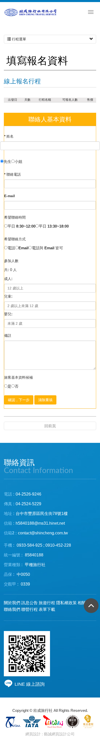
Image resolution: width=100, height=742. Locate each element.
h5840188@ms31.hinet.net (34, 523)
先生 (7, 161)
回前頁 (50, 426)
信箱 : (9, 523)
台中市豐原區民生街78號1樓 (42, 513)
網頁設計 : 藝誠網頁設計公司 (50, 734)
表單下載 (47, 609)
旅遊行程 (47, 603)
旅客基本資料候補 (18, 377)
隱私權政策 (66, 603)
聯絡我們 (12, 609)
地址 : (9, 513)
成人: (8, 279)
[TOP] (89, 607)
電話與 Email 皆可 (47, 248)
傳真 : (9, 504)
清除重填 (45, 400)
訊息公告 (29, 603)
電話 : (9, 494)
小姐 (18, 161)
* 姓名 (9, 136)
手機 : (9, 545)
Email (23, 248)
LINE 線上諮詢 (30, 684)
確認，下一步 (18, 400)
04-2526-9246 (28, 494)
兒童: (8, 296)
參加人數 (11, 261)
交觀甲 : (11, 584)
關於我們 (12, 603)
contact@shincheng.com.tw (43, 533)
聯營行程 (29, 609)
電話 (11, 248)
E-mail (9, 196)
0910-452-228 (58, 545)
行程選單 (18, 39)
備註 (7, 335)
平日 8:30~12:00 (21, 226)
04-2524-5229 (28, 504)
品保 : (9, 574)
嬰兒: (8, 314)
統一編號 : (13, 555)
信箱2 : (10, 533)
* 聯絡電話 (12, 174)
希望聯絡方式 (15, 239)
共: (6, 270)
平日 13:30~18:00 (54, 226)
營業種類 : (13, 565)
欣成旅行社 (31, 13)
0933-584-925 (29, 545)
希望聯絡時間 (15, 217)
